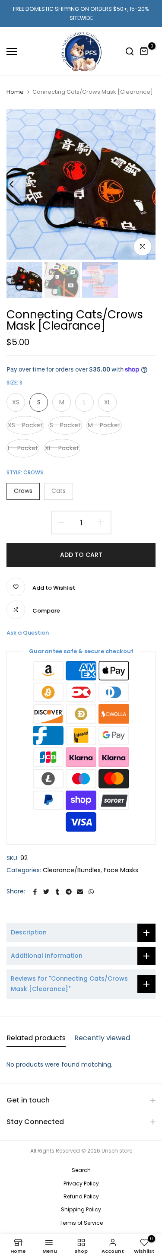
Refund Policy (81, 1196)
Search (81, 1170)
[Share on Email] (79, 891)
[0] (144, 51)
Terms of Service (81, 1222)
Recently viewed (102, 1038)
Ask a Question (27, 633)
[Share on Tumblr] (57, 891)
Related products (36, 1038)
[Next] (144, 184)
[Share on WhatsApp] (91, 891)
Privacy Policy (81, 1183)
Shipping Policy (81, 1209)
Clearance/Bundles (72, 870)
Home (15, 92)
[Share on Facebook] (35, 891)
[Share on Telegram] (68, 891)
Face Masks (121, 870)
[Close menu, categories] (122, 11)
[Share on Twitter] (46, 891)
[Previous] (17, 184)
